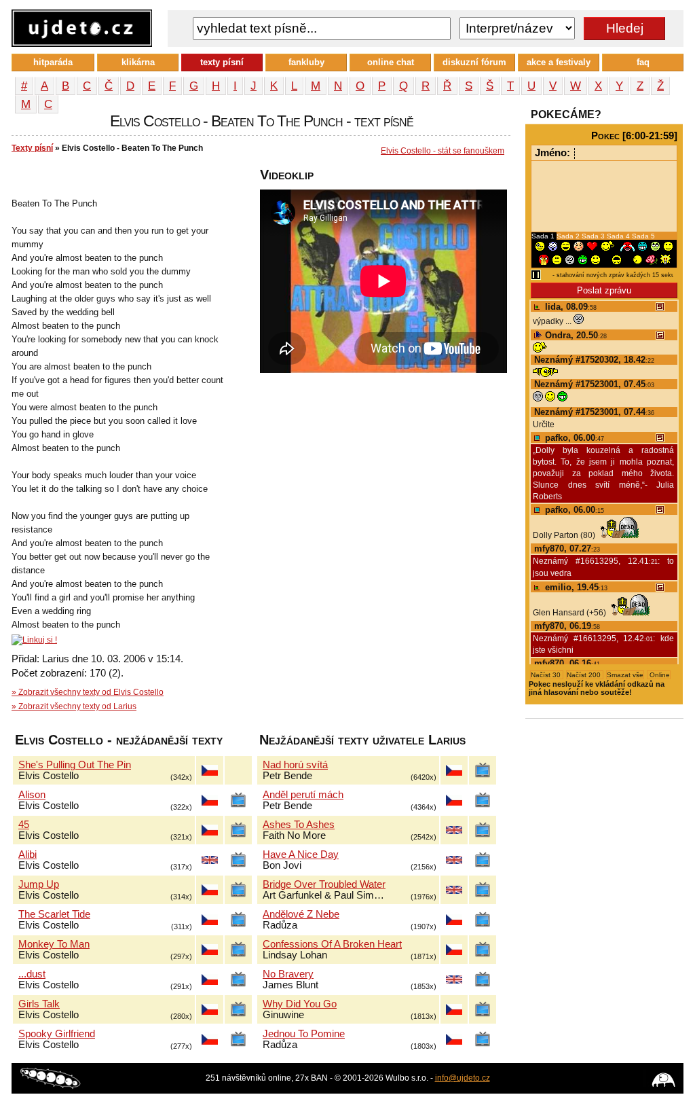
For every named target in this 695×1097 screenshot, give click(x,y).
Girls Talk (39, 1004)
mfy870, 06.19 (567, 626)
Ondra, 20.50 (574, 335)
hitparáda (53, 62)
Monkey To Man (54, 944)
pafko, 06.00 (573, 438)
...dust (31, 974)
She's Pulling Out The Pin (74, 764)
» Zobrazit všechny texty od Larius (74, 706)
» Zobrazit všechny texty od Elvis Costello (88, 692)
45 (23, 824)
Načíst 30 (547, 675)
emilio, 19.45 (574, 587)
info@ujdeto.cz (462, 1078)
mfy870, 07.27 (567, 548)
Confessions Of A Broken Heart (332, 944)
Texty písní (32, 148)
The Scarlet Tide (54, 914)
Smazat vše (625, 675)
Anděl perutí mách (303, 794)
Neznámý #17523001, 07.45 (594, 384)
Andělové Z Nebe (301, 914)
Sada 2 (569, 236)
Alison (31, 794)
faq (643, 62)
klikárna (138, 62)
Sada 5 (643, 236)
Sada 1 (544, 236)
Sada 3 (594, 236)
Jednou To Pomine (304, 1033)
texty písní (222, 62)
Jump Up (38, 884)
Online (658, 675)
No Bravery (288, 974)
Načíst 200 (585, 675)
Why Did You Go (300, 1004)
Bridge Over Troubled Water (324, 884)
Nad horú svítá (295, 764)
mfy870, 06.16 (567, 663)
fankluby (306, 62)
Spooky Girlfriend (56, 1033)
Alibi (27, 854)
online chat (390, 62)
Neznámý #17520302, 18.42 (594, 360)
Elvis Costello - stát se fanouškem (442, 151)
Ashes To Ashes (299, 824)
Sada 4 (619, 236)
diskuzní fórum (474, 62)
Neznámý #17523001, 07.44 (594, 412)
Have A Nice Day (301, 854)
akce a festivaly (558, 62)
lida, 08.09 (569, 307)
